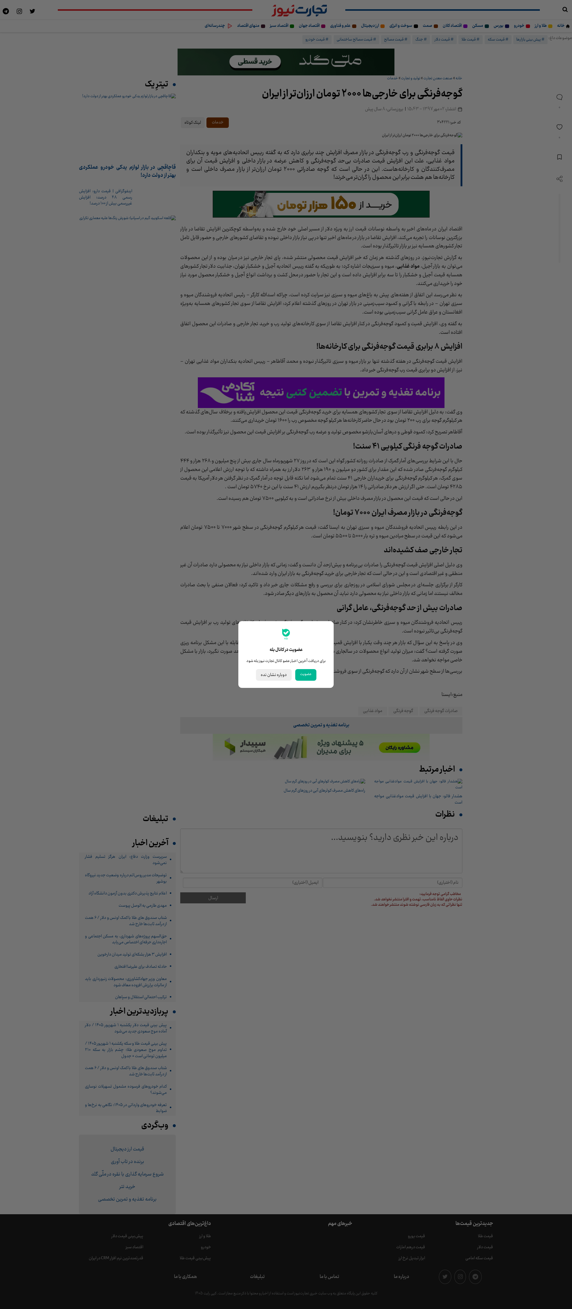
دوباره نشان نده (274, 674)
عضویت (306, 674)
